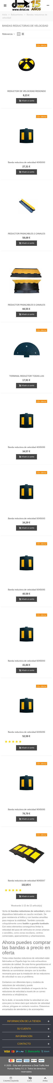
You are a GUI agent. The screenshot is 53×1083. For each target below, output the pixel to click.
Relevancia (7, 34)
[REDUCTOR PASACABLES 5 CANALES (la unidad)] (26, 278)
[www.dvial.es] (26, 5)
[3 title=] (13, 742)
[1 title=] (6, 742)
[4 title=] (16, 742)
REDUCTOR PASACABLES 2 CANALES (26, 233)
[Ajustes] (48, 5)
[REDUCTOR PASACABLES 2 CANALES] (26, 207)
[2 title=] (9, 742)
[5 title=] (20, 742)
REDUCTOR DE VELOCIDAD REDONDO (26, 91)
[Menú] (5, 5)
